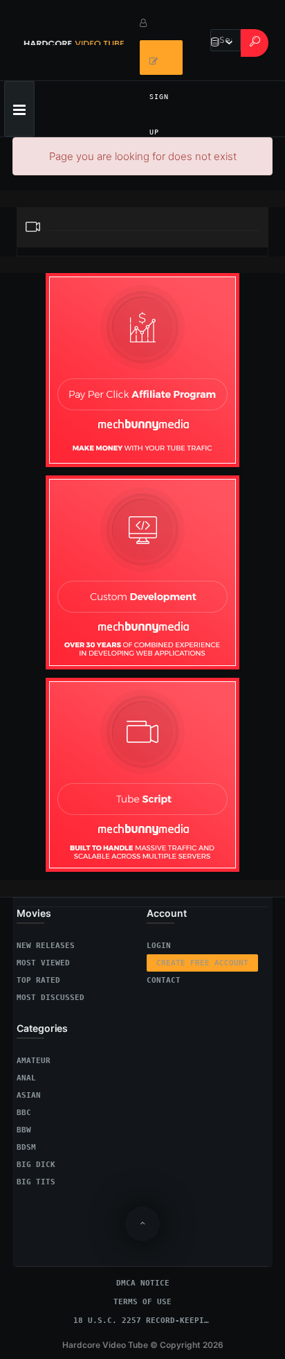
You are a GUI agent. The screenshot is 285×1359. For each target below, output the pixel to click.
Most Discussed (50, 997)
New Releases (46, 945)
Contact (164, 980)
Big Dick (36, 1164)
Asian (29, 1095)
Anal (26, 1077)
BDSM (26, 1147)
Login (159, 945)
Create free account (202, 962)
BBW (24, 1129)
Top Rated (38, 980)
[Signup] (161, 57)
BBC (24, 1112)
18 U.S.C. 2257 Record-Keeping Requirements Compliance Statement (142, 1320)
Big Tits (36, 1181)
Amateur (33, 1060)
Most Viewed (43, 962)
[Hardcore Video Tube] (74, 40)
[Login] (161, 23)
